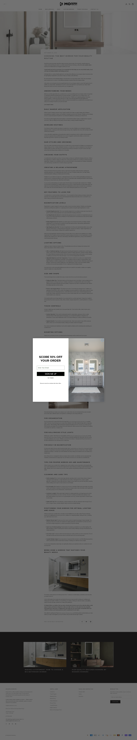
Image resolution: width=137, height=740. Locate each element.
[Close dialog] (102, 340)
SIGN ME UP (50, 373)
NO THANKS (51, 378)
